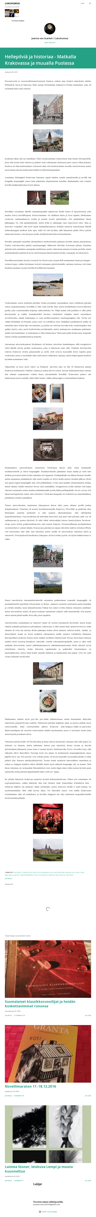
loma (82, 872)
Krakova (68, 872)
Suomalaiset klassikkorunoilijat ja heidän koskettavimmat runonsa (40, 1003)
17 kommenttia (19, 1015)
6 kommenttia (19, 1096)
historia (33, 872)
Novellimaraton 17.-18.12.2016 (30, 1086)
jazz (51, 872)
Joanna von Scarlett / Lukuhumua (50, 38)
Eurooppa (26, 872)
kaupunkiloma (59, 872)
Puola (36, 875)
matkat (17, 875)
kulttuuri (75, 872)
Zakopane (69, 875)
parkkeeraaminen (26, 875)
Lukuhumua (12, 3)
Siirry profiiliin (49, 42)
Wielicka (62, 875)
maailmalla (9, 875)
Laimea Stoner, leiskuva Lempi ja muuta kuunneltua (39, 1169)
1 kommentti (18, 1181)
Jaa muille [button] (8, 878)
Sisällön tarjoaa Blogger (49, 1212)
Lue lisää (88, 1015)
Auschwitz (18, 872)
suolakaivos (43, 875)
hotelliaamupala (43, 872)
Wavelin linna (53, 875)
